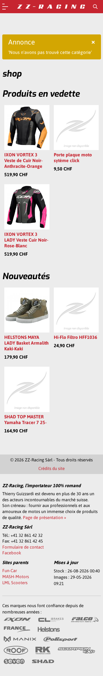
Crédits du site (51, 468)
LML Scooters (14, 582)
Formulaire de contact (23, 547)
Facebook (11, 552)
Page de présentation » (44, 517)
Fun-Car (9, 570)
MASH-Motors (15, 576)
